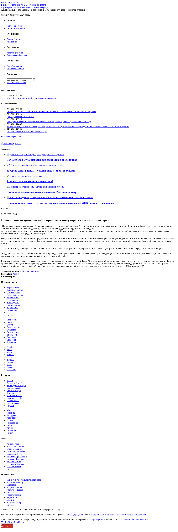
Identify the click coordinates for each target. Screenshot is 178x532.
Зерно (9, 349)
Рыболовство (13, 297)
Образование (13, 332)
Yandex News (7, 522)
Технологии (12, 335)
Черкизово (12, 497)
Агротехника (13, 287)
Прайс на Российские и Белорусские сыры (27, 131)
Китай (10, 428)
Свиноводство (13, 305)
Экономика (12, 320)
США (9, 425)
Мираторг (11, 485)
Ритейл (10, 347)
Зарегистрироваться (15, 5)
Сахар (9, 367)
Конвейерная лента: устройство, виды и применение (32, 98)
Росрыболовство (14, 487)
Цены (9, 322)
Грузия (10, 420)
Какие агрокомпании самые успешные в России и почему (41, 192)
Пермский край (14, 390)
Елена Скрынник (15, 449)
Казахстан (11, 418)
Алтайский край (14, 383)
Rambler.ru (19, 522)
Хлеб (9, 357)
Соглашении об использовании (133, 519)
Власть (10, 325)
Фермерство (12, 307)
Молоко (10, 354)
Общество (11, 330)
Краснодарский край (16, 385)
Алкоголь (11, 369)
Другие (10, 315)
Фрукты (10, 359)
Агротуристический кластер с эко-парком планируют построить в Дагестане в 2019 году (49, 121)
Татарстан (11, 393)
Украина (11, 413)
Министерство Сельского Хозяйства (24, 480)
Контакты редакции (116, 514)
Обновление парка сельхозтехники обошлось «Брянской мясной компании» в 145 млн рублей (51, 111)
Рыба (9, 364)
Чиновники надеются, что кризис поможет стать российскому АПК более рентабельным (60, 202)
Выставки (11, 337)
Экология (11, 340)
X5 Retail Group (14, 502)
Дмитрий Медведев (16, 451)
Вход (3, 5)
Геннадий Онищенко (17, 464)
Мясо (9, 352)
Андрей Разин (13, 444)
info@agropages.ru (74, 514)
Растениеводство (15, 295)
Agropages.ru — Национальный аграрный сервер (24, 7)
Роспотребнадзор (15, 490)
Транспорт (12, 342)
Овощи (10, 362)
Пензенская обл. (14, 388)
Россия (10, 380)
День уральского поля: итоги (20, 116)
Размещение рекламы (11, 136)
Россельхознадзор (15, 482)
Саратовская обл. (15, 398)
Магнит (10, 500)
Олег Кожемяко (14, 466)
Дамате (10, 492)
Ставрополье (13, 400)
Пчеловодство (13, 300)
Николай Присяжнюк (17, 456)
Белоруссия (12, 415)
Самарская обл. (14, 403)
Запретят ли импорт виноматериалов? (30, 181)
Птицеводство (13, 292)
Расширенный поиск (16, 82)
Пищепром (12, 310)
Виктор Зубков (14, 461)
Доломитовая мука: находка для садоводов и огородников (42, 159)
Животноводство (15, 290)
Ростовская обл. (14, 395)
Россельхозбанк (14, 495)
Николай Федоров (15, 459)
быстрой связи (98, 514)
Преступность (13, 327)
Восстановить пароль (36, 5)
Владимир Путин (15, 454)
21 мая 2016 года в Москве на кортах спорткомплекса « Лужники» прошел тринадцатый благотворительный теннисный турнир (68, 126)
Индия (10, 433)
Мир (9, 410)
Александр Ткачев (15, 446)
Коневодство (13, 302)
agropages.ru (97, 519)
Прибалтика (12, 423)
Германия (11, 430)
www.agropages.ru (9, 2)
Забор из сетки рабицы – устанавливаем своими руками (41, 170)
